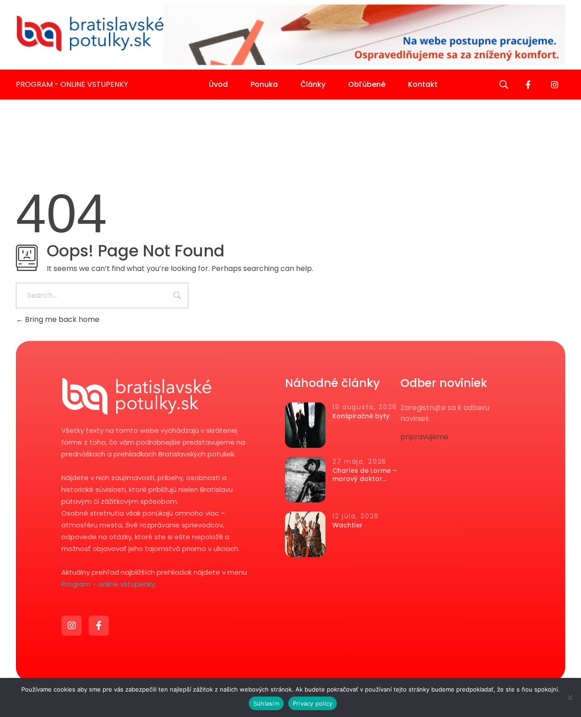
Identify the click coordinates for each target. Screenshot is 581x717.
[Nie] (569, 697)
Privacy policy (313, 703)
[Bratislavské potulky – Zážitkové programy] (89, 33)
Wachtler (347, 525)
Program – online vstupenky (108, 584)
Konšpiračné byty (360, 416)
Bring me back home (61, 319)
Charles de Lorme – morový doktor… (364, 474)
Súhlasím (266, 703)
